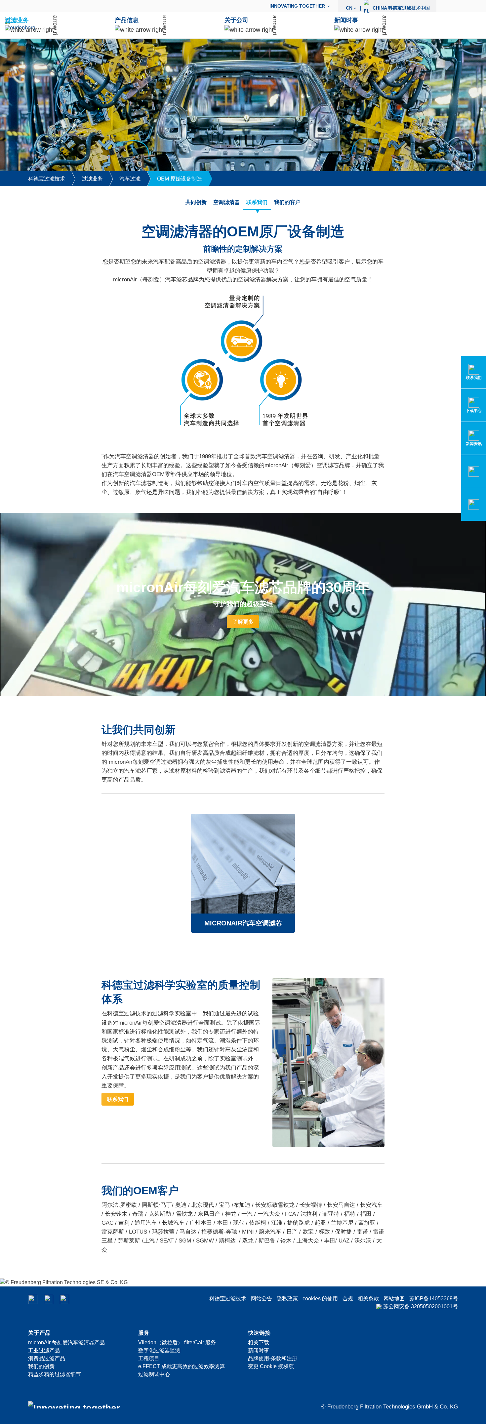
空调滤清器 (226, 202)
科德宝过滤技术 (227, 1298)
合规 (348, 1298)
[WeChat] (32, 1299)
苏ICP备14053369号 (433, 1298)
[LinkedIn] (48, 1299)
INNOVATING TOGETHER (297, 6)
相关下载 (258, 1342)
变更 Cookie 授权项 (271, 1366)
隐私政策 (287, 1298)
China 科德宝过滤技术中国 (388, 8)
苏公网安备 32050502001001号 (420, 1306)
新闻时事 (258, 1350)
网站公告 (261, 1298)
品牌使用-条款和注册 (272, 1358)
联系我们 (256, 202)
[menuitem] (301, 6)
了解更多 (243, 622)
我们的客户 (287, 202)
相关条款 (368, 1298)
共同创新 (196, 202)
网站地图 (394, 1298)
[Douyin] (64, 1299)
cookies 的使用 (320, 1298)
